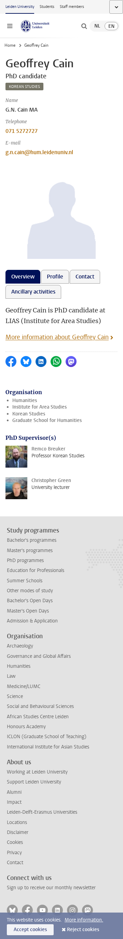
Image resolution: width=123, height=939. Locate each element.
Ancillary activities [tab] (33, 291)
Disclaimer (17, 832)
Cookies (15, 842)
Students (47, 6)
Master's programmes (30, 550)
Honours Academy (26, 726)
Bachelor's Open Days (30, 600)
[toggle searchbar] (84, 26)
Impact (14, 802)
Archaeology (20, 646)
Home (9, 45)
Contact (15, 862)
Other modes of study (30, 590)
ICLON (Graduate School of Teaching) (46, 736)
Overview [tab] (23, 276)
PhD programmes (25, 560)
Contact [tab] (85, 276)
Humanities (24, 400)
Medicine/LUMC (23, 686)
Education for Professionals (35, 570)
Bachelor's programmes (31, 540)
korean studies (24, 86)
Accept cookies (30, 929)
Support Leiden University (34, 782)
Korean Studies (28, 414)
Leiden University (19, 6)
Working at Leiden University (37, 772)
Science (15, 696)
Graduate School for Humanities (47, 420)
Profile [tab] (55, 276)
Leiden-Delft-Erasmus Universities (42, 812)
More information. (84, 920)
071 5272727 (21, 131)
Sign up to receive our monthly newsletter (51, 887)
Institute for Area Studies (39, 407)
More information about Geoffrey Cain (57, 337)
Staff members (72, 6)
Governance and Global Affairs (39, 656)
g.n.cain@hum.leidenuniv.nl (39, 152)
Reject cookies (83, 929)
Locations (17, 822)
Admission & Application (32, 621)
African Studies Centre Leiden (38, 716)
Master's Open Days (28, 611)
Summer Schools (24, 580)
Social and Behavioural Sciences (40, 706)
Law (11, 676)
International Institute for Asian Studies (48, 747)
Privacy (14, 852)
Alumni (14, 792)
